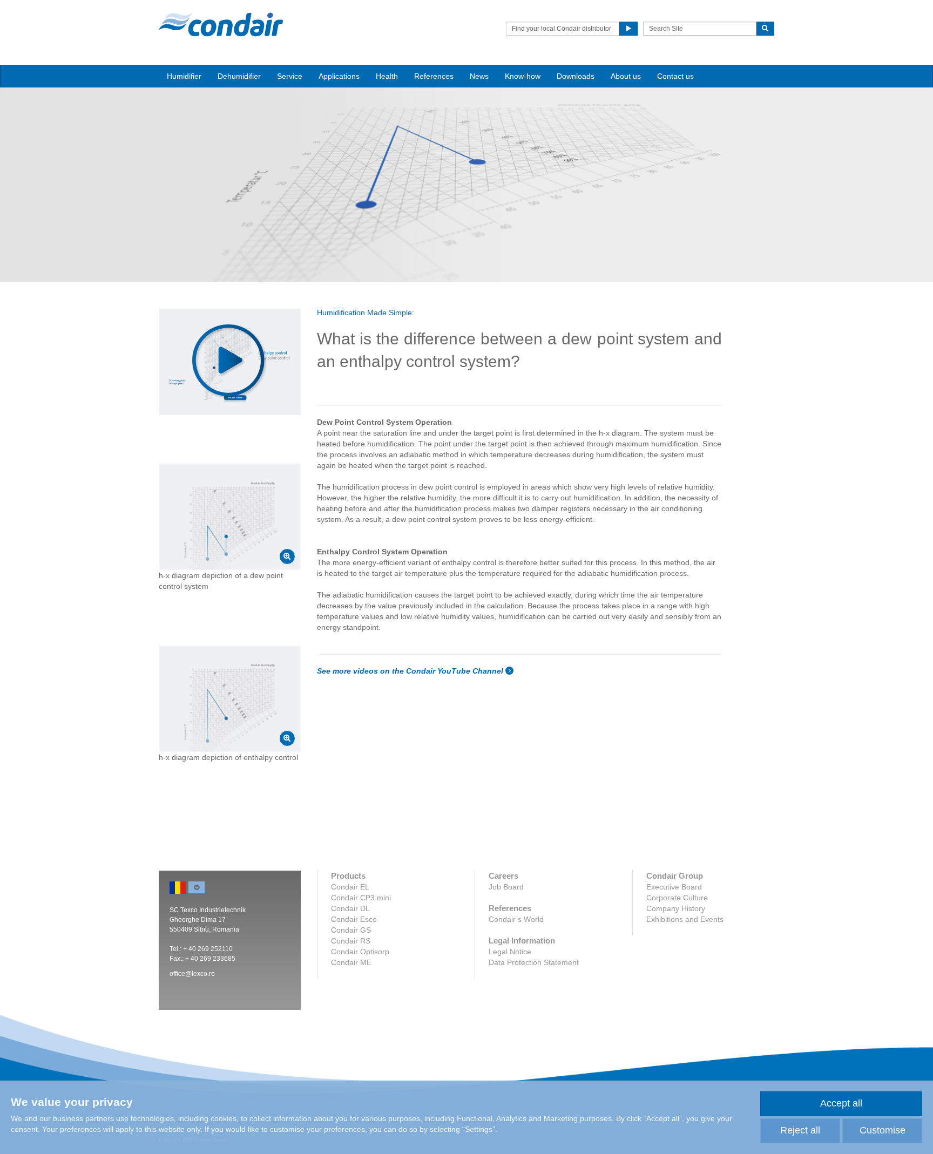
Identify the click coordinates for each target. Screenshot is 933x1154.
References (434, 76)
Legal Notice (510, 951)
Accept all (841, 1103)
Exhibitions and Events (685, 919)
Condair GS (351, 930)
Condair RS (350, 940)
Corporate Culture (677, 897)
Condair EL (350, 887)
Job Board (506, 887)
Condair (221, 24)
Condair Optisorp (360, 951)
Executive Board (674, 887)
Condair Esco (354, 919)
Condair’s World (516, 919)
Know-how (522, 76)
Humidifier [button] (184, 76)
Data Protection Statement (534, 962)
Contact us (675, 76)
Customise (882, 1130)
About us (626, 76)
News (479, 76)
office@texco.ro (192, 973)
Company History (675, 908)
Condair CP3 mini (361, 897)
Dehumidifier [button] (239, 76)
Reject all (800, 1130)
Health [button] (387, 76)
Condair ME (351, 962)
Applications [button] (339, 76)
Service (289, 76)
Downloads (575, 76)
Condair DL (350, 908)
